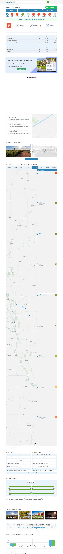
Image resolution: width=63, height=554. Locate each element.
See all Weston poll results (31, 472)
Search (7, 4)
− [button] (35, 445)
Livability (51, 1)
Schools (47, 167)
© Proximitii (22, 445)
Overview (11, 10)
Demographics (35, 10)
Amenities (15, 167)
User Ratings (54, 167)
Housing (41, 167)
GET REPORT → (21, 69)
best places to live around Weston (13, 447)
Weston (12, 4)
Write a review (8, 470)
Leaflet (35, 445)
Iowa (9, 4)
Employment (35, 167)
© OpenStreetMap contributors (27, 445)
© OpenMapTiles (33, 445)
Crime (28, 167)
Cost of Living (22, 167)
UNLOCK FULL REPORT (51, 7)
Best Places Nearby (50, 10)
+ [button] (35, 443)
